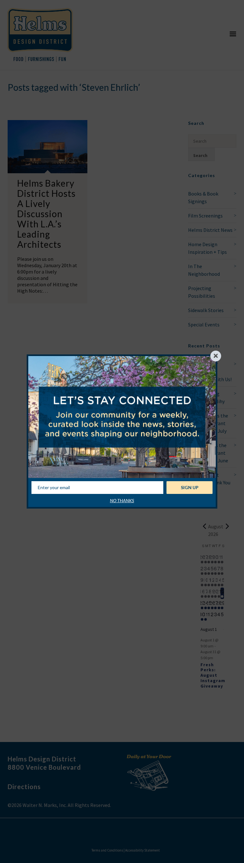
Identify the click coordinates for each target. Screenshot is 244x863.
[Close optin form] (215, 356)
